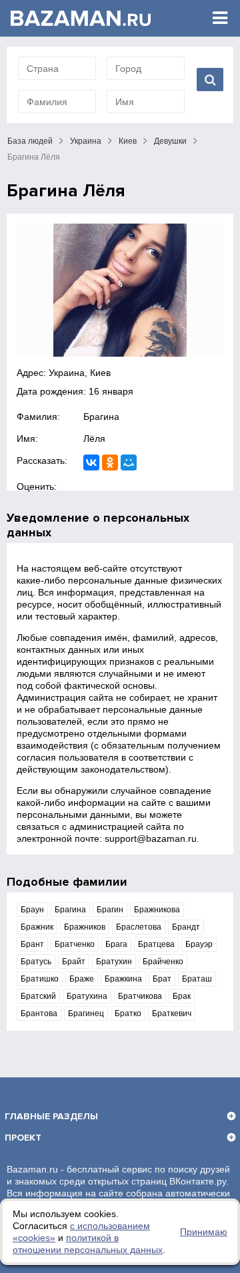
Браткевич (171, 1013)
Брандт (186, 927)
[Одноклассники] (110, 462)
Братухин (114, 961)
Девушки (170, 141)
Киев (128, 141)
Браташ (197, 979)
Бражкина (123, 979)
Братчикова (140, 996)
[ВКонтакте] (91, 462)
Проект (23, 1137)
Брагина (101, 416)
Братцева (156, 944)
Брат (162, 979)
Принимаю (203, 1231)
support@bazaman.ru (151, 838)
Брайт (73, 961)
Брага (116, 944)
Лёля (94, 438)
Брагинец (86, 1013)
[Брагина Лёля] (120, 290)
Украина (85, 141)
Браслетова (138, 927)
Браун (32, 909)
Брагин (110, 909)
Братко (128, 1013)
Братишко (40, 979)
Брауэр (199, 944)
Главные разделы (51, 1116)
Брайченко (163, 961)
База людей (30, 141)
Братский (38, 996)
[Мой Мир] (129, 462)
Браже (81, 979)
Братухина (87, 996)
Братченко (75, 944)
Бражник (37, 927)
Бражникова (157, 909)
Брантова (39, 1013)
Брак (182, 996)
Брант (32, 944)
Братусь (36, 961)
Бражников (84, 927)
